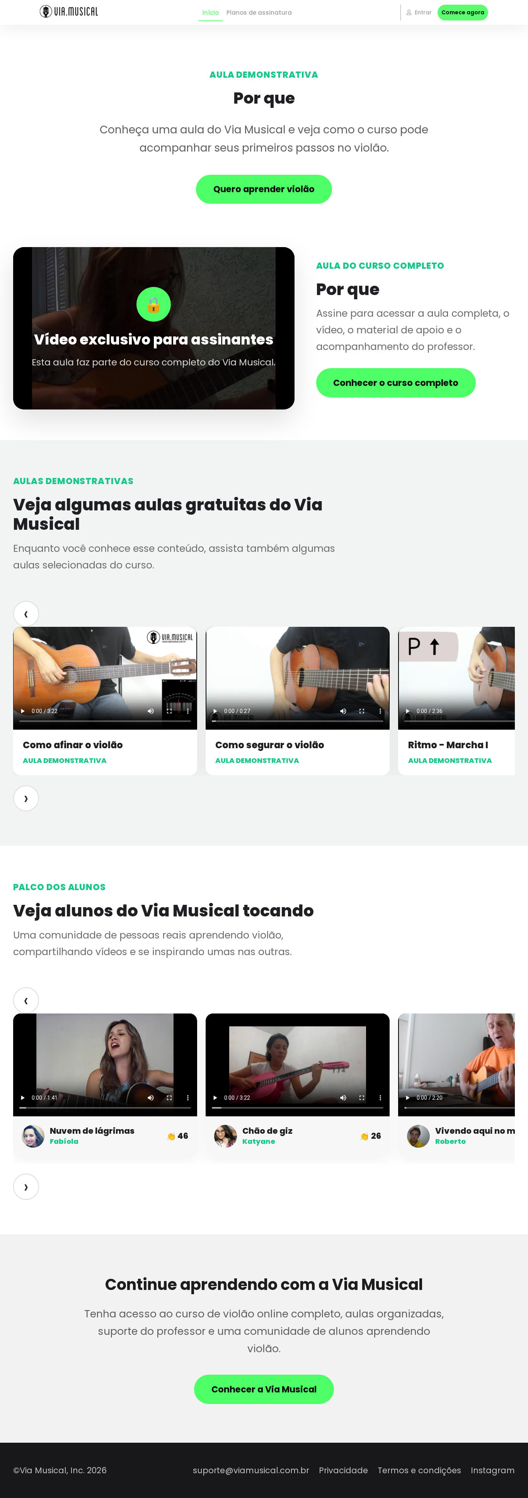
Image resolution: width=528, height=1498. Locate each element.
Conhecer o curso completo (395, 383)
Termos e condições (419, 1470)
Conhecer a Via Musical (264, 1389)
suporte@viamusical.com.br (251, 1470)
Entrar (422, 12)
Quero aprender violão (264, 189)
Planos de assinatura (259, 13)
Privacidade (343, 1470)
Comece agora (462, 12)
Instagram (493, 1470)
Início (211, 13)
